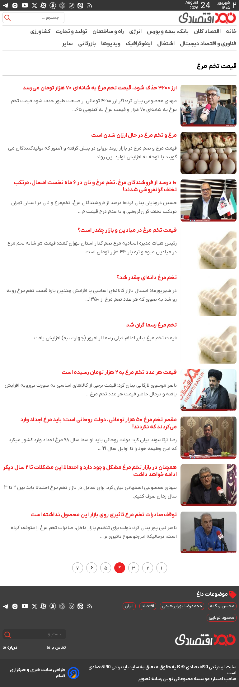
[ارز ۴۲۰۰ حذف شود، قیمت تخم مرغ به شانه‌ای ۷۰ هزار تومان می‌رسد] (208, 105)
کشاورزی (40, 31)
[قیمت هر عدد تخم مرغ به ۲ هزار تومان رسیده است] (208, 390)
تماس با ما (56, 647)
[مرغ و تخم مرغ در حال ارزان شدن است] (208, 153)
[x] (34, 5)
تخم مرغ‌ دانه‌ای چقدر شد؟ (146, 277)
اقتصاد (148, 606)
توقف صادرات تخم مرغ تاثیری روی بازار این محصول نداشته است (103, 514)
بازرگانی (87, 43)
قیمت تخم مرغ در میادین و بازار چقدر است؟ (127, 230)
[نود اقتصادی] (207, 18)
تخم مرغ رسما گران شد (151, 325)
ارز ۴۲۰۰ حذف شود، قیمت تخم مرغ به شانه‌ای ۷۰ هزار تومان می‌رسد (100, 88)
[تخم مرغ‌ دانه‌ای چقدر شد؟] (208, 295)
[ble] (71, 5)
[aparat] (43, 5)
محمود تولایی (221, 618)
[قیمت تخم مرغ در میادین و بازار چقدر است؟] (208, 248)
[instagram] (15, 5)
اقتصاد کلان (207, 31)
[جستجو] (7, 17)
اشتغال (166, 43)
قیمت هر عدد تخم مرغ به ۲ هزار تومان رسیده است (119, 372)
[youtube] (25, 5)
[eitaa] (80, 5)
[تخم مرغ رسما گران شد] (208, 343)
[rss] (89, 5)
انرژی (135, 31)
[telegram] (5, 5)
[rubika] (62, 5)
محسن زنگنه (222, 606)
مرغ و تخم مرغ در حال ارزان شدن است (134, 135)
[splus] (52, 5)
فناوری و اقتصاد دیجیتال (208, 43)
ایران (129, 606)
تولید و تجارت (71, 31)
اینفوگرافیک (139, 43)
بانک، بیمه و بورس (168, 31)
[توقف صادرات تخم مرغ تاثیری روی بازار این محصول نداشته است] (208, 532)
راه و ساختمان (108, 31)
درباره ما (9, 647)
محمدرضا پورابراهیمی (182, 606)
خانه (231, 31)
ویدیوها (111, 43)
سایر (67, 43)
